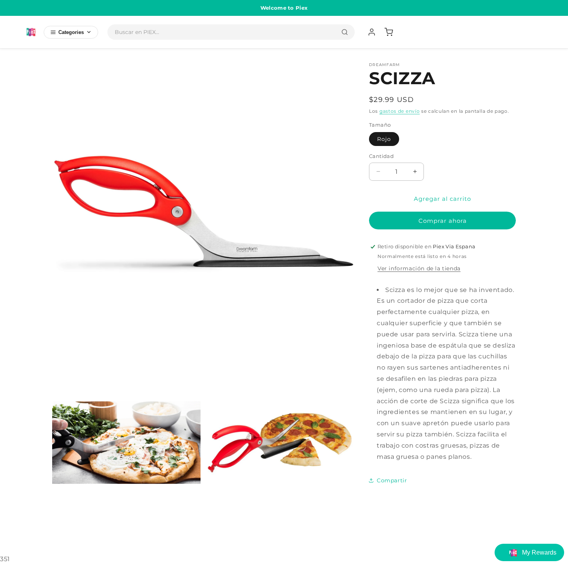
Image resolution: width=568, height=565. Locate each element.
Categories (71, 32)
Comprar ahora (442, 220)
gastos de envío (399, 111)
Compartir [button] (392, 480)
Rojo (384, 139)
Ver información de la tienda (419, 268)
